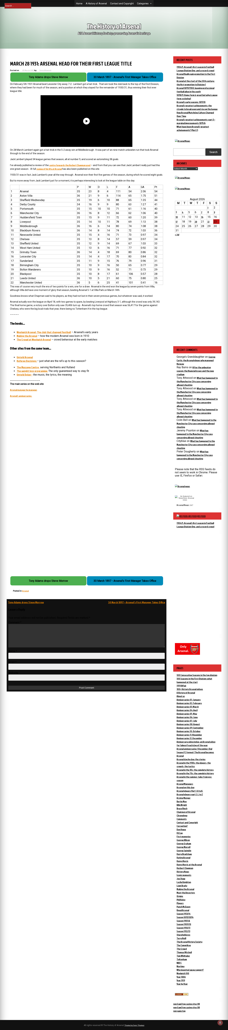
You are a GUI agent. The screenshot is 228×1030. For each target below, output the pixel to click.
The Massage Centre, (28, 367)
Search (213, 152)
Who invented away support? (190, 969)
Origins (180, 896)
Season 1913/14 (183, 913)
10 (177, 217)
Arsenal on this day (185, 787)
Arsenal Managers (185, 783)
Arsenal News (183, 505)
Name (12, 651)
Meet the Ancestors (186, 892)
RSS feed (201, 516)
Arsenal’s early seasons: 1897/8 (191, 102)
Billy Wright (182, 804)
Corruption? (182, 826)
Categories (143, 3)
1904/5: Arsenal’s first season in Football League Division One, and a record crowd (195, 524)
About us (181, 696)
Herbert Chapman (185, 868)
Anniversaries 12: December (189, 738)
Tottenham (182, 959)
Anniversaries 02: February (189, 703)
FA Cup (180, 833)
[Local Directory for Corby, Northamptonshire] (181, 994)
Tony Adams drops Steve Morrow (26, 602)
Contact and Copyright (122, 3)
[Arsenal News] (182, 141)
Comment (14, 622)
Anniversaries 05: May (187, 713)
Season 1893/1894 (185, 917)
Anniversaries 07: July (187, 720)
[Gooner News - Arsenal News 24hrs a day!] (182, 188)
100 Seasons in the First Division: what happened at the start (194, 680)
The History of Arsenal (114, 26)
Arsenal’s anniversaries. (21, 395)
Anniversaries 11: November (189, 734)
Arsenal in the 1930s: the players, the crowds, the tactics (194, 764)
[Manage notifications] (220, 1022)
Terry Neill (181, 938)
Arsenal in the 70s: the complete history (195, 773)
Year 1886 (181, 976)
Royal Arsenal (183, 910)
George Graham (184, 843)
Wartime (180, 966)
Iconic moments (184, 875)
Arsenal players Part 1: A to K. (190, 790)
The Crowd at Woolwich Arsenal (34, 339)
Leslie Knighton (184, 882)
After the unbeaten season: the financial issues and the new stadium (195, 371)
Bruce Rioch (182, 808)
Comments (182, 818)
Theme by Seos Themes (134, 1025)
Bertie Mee (182, 801)
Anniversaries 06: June (187, 717)
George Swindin (184, 850)
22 (208, 221)
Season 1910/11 (183, 927)
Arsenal (25, 590)
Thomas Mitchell (184, 952)
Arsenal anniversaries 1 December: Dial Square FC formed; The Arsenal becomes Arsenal (195, 752)
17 (177, 221)
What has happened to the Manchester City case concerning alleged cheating (197, 381)
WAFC (179, 962)
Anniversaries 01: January (188, 699)
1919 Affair (181, 685)
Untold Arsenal (25, 357)
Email (12, 662)
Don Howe (181, 829)
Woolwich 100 (183, 973)
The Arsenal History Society (189, 941)
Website (13, 672)
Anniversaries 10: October (188, 731)
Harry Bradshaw (184, 854)
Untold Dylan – (25, 374)
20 (196, 221)
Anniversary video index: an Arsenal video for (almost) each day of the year (196, 743)
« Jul (177, 234)
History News (183, 871)
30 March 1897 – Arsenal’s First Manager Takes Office (136, 602)
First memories (184, 836)
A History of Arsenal (96, 3)
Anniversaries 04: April (187, 710)
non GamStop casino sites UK (186, 1003)
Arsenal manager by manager (23, 389)
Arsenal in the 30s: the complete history (195, 769)
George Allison (183, 840)
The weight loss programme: (32, 371)
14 (202, 217)
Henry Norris (182, 861)
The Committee (184, 945)
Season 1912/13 (183, 931)
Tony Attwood (45, 70)
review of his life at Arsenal (49, 168)
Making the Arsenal (27, 336)
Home (79, 3)
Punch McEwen (183, 906)
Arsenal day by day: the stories (191, 759)
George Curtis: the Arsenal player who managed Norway (196, 360)
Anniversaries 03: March (188, 706)
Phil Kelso (181, 899)
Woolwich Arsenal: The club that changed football (44, 332)
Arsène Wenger (183, 797)
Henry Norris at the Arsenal (189, 864)
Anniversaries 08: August (188, 724)
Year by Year (182, 983)
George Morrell (183, 847)
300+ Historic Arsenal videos (190, 689)
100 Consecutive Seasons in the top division (197, 675)
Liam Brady (182, 885)
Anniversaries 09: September (190, 727)
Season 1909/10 (184, 924)
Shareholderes (183, 934)
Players (180, 903)
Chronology (182, 815)
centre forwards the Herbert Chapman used (69, 165)
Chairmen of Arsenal (186, 811)
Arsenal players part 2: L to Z (190, 794)
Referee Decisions (27, 361)
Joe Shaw (181, 878)
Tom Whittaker (183, 955)
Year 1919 (181, 980)
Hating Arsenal (183, 857)
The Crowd (182, 948)
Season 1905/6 (183, 920)
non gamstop (179, 1010)
